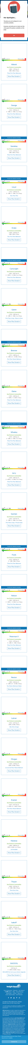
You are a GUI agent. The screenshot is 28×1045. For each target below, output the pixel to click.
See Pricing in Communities (14, 67)
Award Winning (19, 991)
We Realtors (8, 991)
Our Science (21, 990)
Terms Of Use (10, 1003)
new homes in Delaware (19, 1017)
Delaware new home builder (10, 1032)
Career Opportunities (10, 994)
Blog (14, 991)
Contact (14, 993)
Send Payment (19, 994)
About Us (20, 993)
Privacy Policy (17, 1003)
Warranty (15, 990)
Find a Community (8, 990)
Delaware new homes (11, 1024)
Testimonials (8, 993)
